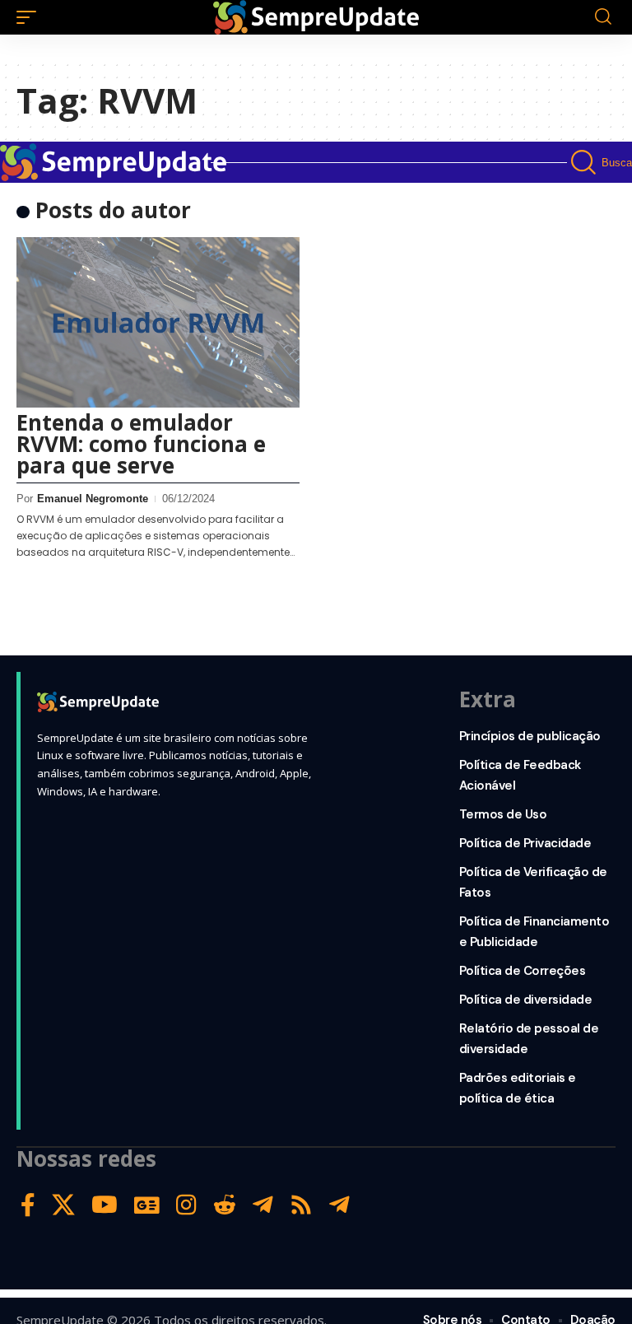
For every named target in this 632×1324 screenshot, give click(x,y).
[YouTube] (104, 1205)
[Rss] (301, 1205)
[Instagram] (186, 1205)
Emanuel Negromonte (92, 498)
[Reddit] (224, 1205)
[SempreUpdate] (316, 17)
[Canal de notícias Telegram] (339, 1205)
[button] (30, 17)
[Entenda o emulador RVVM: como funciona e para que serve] (158, 322)
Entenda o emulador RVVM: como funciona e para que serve (141, 444)
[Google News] (147, 1205)
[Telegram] (263, 1205)
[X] (63, 1205)
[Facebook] (28, 1205)
